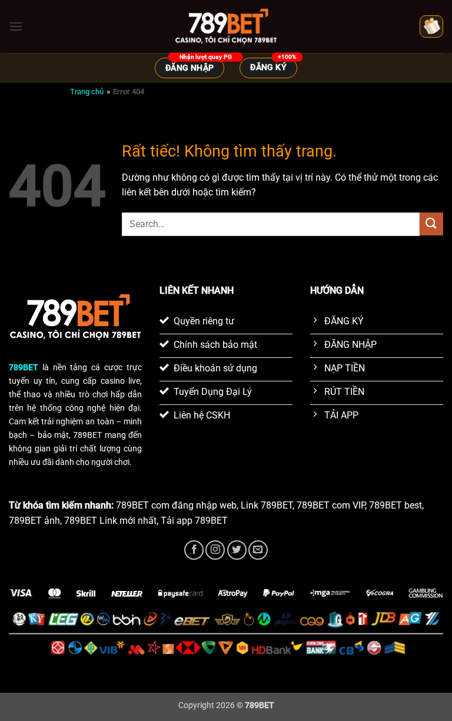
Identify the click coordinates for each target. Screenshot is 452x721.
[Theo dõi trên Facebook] (194, 550)
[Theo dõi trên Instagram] (215, 550)
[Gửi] (431, 223)
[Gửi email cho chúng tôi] (258, 550)
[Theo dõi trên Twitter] (237, 550)
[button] (16, 26)
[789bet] (226, 26)
